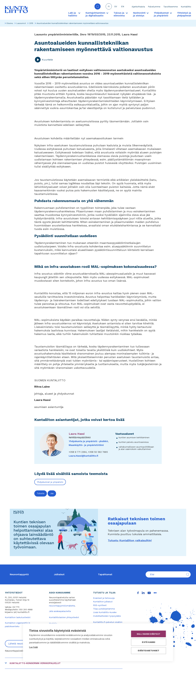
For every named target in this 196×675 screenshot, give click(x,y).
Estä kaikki (148, 642)
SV (115, 6)
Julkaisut (59, 574)
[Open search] (97, 6)
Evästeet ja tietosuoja (104, 598)
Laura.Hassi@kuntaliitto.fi (83, 455)
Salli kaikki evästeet (148, 634)
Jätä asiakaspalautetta (60, 611)
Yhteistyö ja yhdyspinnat (184, 14)
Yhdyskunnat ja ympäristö (50, 482)
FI (109, 6)
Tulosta (40, 493)
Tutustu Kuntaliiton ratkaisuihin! (130, 540)
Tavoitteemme (170, 7)
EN (122, 6)
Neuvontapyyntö (19, 574)
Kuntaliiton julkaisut (103, 601)
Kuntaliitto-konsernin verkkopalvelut (35, 663)
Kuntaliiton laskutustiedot (17, 617)
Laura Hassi (77, 433)
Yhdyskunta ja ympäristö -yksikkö (88, 441)
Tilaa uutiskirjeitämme (104, 609)
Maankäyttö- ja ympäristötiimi (86, 445)
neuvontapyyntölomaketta (62, 606)
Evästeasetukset (148, 650)
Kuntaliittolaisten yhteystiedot (64, 617)
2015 (31, 23)
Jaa (51, 493)
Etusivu (10, 23)
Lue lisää (33, 647)
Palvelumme (154, 7)
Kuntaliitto (186, 7)
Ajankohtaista (138, 7)
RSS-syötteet (100, 605)
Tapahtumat (105, 574)
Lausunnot (21, 23)
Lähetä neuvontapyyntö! (21, 643)
